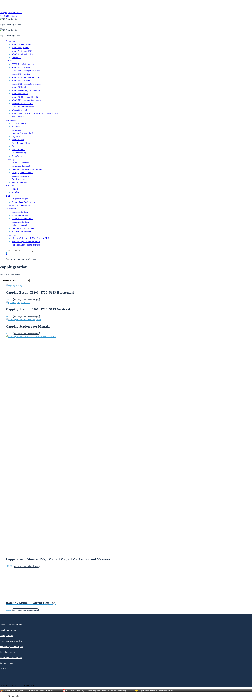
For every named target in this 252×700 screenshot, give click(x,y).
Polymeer (16, 126)
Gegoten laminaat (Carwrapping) (27, 169)
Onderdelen (11, 209)
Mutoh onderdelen (20, 212)
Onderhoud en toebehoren (18, 205)
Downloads (11, 235)
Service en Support (8, 630)
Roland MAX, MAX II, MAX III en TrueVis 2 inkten (36, 113)
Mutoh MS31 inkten (21, 67)
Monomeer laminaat (21, 166)
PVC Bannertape (19, 182)
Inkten (9, 61)
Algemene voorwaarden (11, 641)
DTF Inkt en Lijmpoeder (23, 64)
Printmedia (11, 120)
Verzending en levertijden (11, 646)
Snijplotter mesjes (20, 199)
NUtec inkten (18, 117)
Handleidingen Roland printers (26, 245)
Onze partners (6, 635)
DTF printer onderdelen (22, 218)
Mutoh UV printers (20, 47)
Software (10, 185)
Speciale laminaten (20, 176)
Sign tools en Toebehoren (23, 202)
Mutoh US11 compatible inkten (26, 97)
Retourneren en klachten (11, 657)
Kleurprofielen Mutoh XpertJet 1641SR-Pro (31, 238)
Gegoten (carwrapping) (22, 133)
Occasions (16, 57)
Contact (3, 668)
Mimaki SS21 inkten (21, 110)
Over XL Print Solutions (11, 624)
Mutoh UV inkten (20, 93)
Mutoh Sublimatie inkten (23, 107)
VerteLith (16, 192)
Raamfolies (17, 156)
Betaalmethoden (7, 652)
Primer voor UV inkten (22, 103)
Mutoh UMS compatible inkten (26, 90)
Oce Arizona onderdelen (23, 228)
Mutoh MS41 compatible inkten (26, 77)
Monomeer (17, 130)
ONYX (15, 189)
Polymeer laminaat (20, 163)
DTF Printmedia (19, 123)
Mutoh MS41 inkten (21, 74)
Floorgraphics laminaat (22, 172)
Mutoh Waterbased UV (22, 51)
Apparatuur (11, 41)
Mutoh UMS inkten (20, 87)
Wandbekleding (19, 153)
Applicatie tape (18, 179)
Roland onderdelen (20, 225)
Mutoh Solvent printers (22, 44)
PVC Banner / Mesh (21, 143)
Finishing (10, 159)
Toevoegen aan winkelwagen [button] (26, 299)
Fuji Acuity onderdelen (22, 231)
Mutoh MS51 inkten (21, 80)
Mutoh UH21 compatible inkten (26, 100)
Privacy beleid (6, 663)
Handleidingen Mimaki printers (26, 241)
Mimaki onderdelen (20, 222)
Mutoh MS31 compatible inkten (26, 71)
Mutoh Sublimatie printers (23, 54)
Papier (14, 146)
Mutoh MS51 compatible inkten (26, 84)
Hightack (16, 136)
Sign (8, 195)
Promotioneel (18, 139)
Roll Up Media (18, 149)
